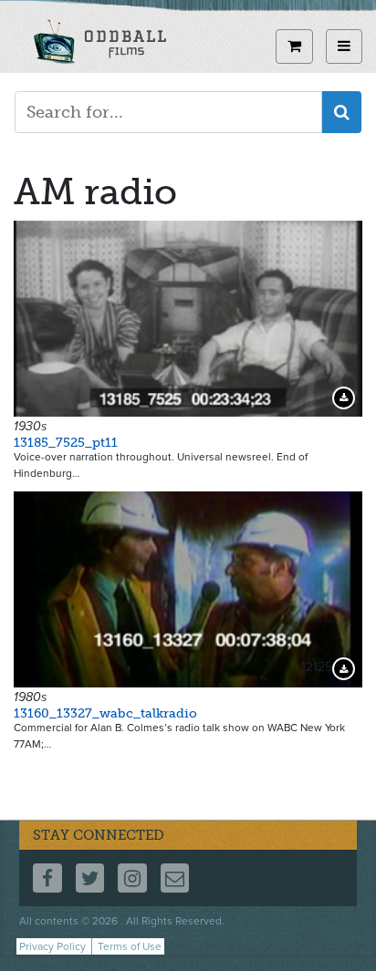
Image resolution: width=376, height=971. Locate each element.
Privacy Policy (52, 946)
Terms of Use (130, 946)
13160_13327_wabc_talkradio (105, 713)
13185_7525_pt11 (66, 442)
